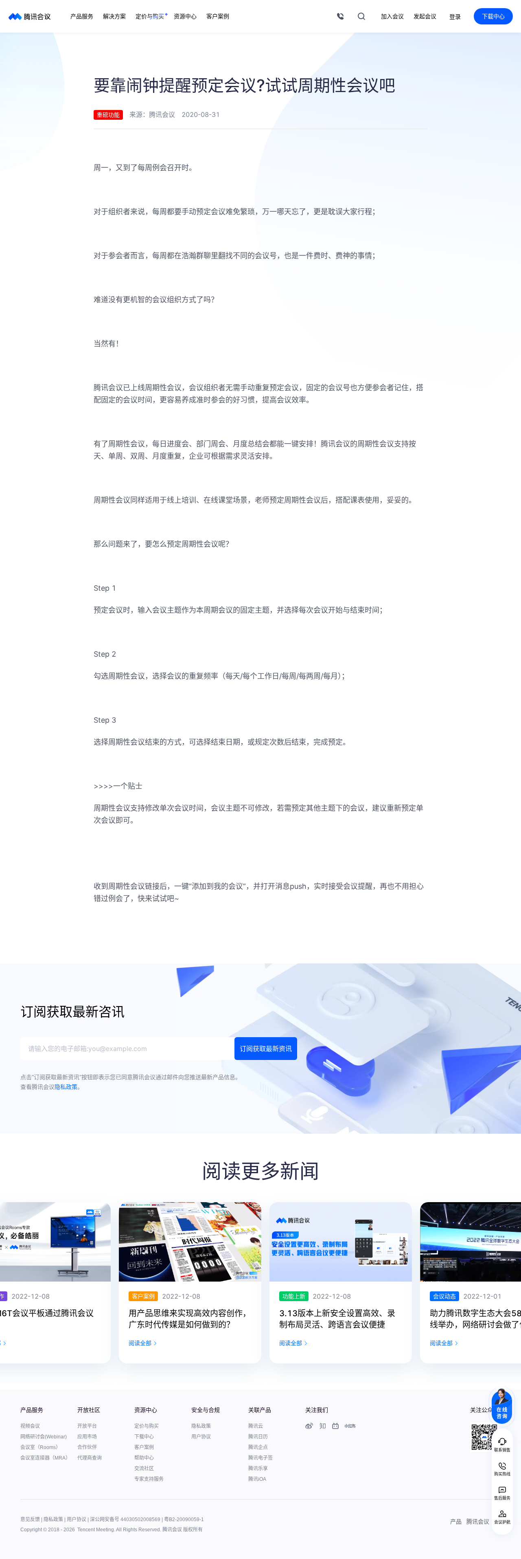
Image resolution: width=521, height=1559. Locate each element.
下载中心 (493, 16)
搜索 (361, 16)
